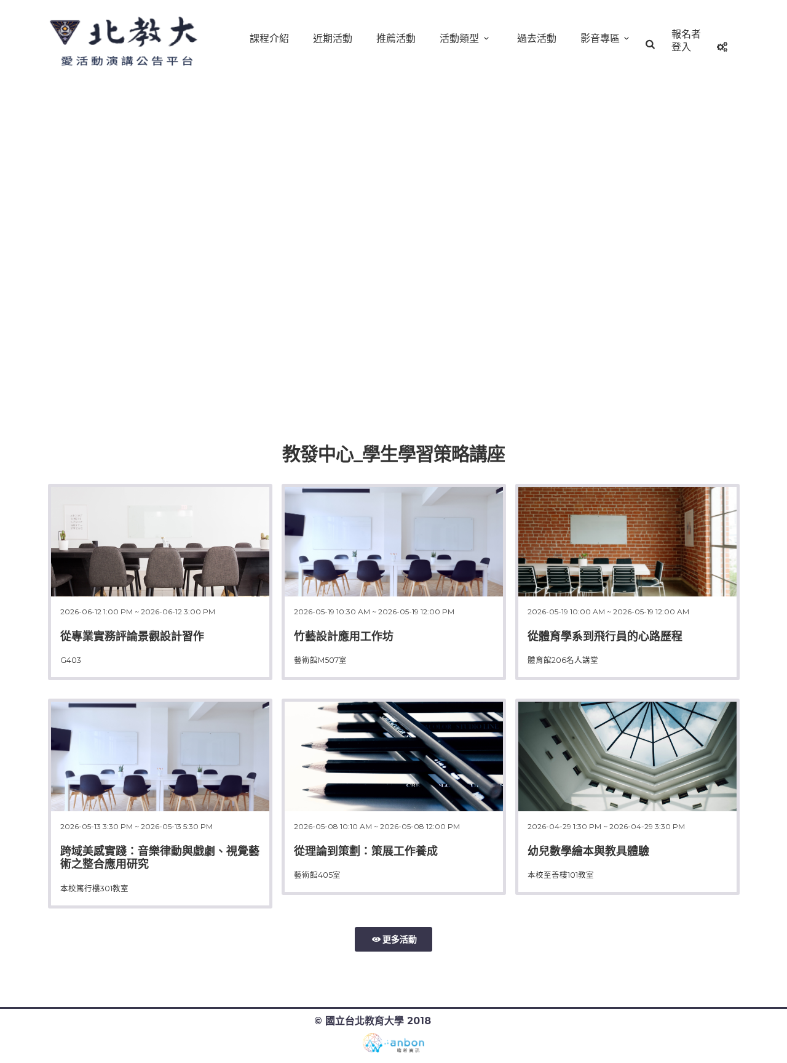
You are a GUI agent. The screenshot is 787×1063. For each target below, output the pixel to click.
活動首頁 (128, 43)
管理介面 (453, 1021)
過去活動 (536, 38)
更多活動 (399, 939)
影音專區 (600, 38)
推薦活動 (396, 38)
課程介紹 (269, 38)
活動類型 (459, 38)
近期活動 (332, 38)
